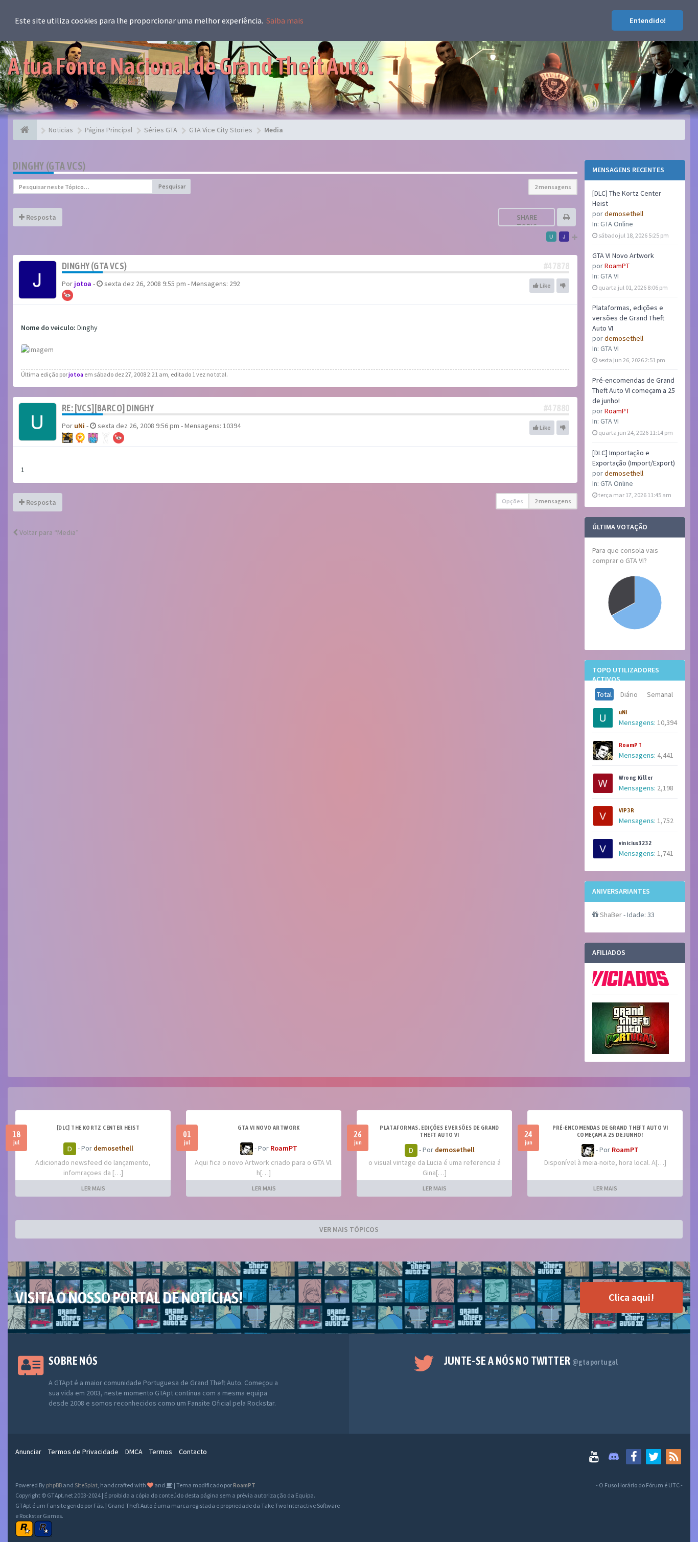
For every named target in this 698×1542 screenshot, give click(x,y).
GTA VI (609, 276)
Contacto (193, 1451)
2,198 (665, 787)
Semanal (660, 694)
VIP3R (627, 810)
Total (604, 694)
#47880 (556, 408)
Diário (629, 694)
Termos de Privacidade (83, 1451)
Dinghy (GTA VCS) (49, 166)
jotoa (82, 283)
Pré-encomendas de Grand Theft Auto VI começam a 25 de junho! (633, 390)
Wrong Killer (636, 777)
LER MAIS (93, 1188)
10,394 (667, 722)
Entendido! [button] (648, 20)
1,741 (665, 853)
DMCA (134, 1451)
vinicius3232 (635, 843)
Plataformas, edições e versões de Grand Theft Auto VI (628, 318)
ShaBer (611, 914)
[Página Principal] (25, 130)
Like (545, 285)
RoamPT (617, 265)
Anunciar (28, 1451)
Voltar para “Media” (48, 532)
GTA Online (616, 223)
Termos (160, 1451)
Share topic (527, 222)
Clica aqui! (631, 1297)
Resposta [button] (40, 217)
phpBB (54, 1485)
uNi (623, 712)
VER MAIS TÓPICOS (349, 1229)
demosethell (623, 213)
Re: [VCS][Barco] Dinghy (108, 408)
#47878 (556, 266)
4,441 (665, 755)
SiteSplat (86, 1485)
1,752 (665, 820)
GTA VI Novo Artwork (623, 255)
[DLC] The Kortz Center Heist (98, 1127)
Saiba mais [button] (285, 20)
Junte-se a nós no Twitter (531, 1360)
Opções (512, 501)
